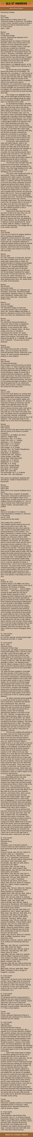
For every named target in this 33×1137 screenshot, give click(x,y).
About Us (9, 1135)
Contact (17, 1135)
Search (25, 1135)
